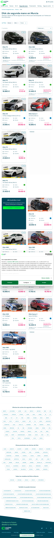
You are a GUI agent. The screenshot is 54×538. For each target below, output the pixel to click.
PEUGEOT (7, 431)
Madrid (10, 462)
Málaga (17, 462)
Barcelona (8, 452)
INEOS (41, 417)
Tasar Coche (46, 507)
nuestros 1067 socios (12, 261)
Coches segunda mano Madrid (9, 497)
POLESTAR (15, 431)
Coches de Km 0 (17, 490)
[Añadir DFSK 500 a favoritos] (22, 299)
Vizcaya (31, 469)
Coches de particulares (30, 490)
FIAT (17, 417)
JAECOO (17, 421)
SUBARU (29, 434)
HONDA (28, 417)
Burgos (16, 452)
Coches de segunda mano (44, 490)
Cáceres (23, 452)
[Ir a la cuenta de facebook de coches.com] (51, 528)
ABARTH (4, 411)
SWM (42, 434)
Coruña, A (24, 455)
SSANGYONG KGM (21, 434)
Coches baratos (7, 490)
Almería (26, 449)
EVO (11, 417)
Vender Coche (27, 511)
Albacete (12, 449)
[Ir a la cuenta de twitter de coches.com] (41, 528)
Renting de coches (23, 507)
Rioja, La (8, 465)
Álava (5, 449)
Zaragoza (45, 469)
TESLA (13, 438)
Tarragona (38, 465)
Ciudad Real (8, 455)
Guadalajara (7, 459)
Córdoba (17, 455)
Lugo (4, 462)
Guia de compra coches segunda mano (40, 504)
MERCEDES (12, 428)
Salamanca (15, 465)
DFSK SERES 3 (41, 480)
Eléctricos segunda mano (28, 501)
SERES (47, 431)
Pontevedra (48, 462)
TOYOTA (19, 438)
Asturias (34, 449)
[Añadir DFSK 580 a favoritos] (48, 32)
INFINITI (47, 417)
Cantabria (37, 452)
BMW (45, 411)
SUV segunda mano (35, 507)
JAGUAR (23, 421)
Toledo (8, 469)
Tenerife (46, 465)
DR (45, 414)
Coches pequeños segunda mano (25, 494)
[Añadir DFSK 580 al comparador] (51, 32)
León (42, 459)
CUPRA (27, 414)
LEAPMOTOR (6, 424)
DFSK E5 (26, 480)
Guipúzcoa (16, 459)
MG (18, 428)
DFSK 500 (12, 480)
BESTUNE (38, 411)
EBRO (6, 417)
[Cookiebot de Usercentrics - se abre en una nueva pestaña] (46, 254)
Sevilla (30, 465)
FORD (22, 417)
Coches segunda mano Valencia (44, 497)
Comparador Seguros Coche (12, 501)
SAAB (36, 431)
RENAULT (29, 431)
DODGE (40, 414)
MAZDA (4, 428)
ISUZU (4, 421)
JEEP (30, 421)
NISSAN (37, 428)
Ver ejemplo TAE (20, 58)
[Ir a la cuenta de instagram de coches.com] (46, 528)
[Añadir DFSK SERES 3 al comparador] (51, 99)
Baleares (48, 449)
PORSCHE (22, 431)
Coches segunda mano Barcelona (43, 494)
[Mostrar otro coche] (14, 43)
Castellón (45, 452)
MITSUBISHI (30, 428)
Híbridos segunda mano (10, 507)
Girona (38, 455)
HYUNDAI (35, 417)
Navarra (24, 462)
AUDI (25, 411)
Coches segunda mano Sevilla (26, 497)
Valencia (15, 469)
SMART (12, 434)
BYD (50, 411)
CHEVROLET (5, 414)
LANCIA (40, 421)
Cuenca (32, 455)
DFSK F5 (33, 480)
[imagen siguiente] (25, 37)
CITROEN (21, 414)
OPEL (50, 428)
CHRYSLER (14, 414)
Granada (46, 455)
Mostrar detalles (46, 278)
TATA (48, 434)
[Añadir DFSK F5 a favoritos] (22, 32)
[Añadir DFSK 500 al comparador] (25, 299)
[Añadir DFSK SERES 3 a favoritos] (48, 99)
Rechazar (10, 282)
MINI (23, 428)
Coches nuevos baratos (8, 494)
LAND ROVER (48, 421)
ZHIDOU (41, 438)
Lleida (48, 459)
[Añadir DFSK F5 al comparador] (25, 32)
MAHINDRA (28, 424)
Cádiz (30, 452)
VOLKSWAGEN (27, 438)
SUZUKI (36, 434)
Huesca (30, 459)
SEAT (41, 431)
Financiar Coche (9, 504)
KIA (35, 421)
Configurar (26, 282)
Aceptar (44, 282)
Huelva (23, 459)
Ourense (31, 462)
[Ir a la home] (4, 2)
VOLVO (34, 438)
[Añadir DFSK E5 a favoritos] (22, 99)
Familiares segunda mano (42, 501)
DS (50, 414)
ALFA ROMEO (12, 411)
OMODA (43, 428)
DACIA (34, 414)
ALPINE (19, 411)
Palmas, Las (39, 462)
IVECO (10, 421)
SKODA (6, 434)
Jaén (37, 459)
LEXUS (14, 424)
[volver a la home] (6, 528)
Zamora (38, 469)
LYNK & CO (21, 424)
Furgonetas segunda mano (22, 504)
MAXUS (48, 424)
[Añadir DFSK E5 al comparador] (25, 99)
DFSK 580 (19, 480)
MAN (35, 424)
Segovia (24, 465)
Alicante (19, 449)
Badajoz (41, 449)
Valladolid (23, 469)
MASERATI (41, 424)
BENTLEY (31, 411)
